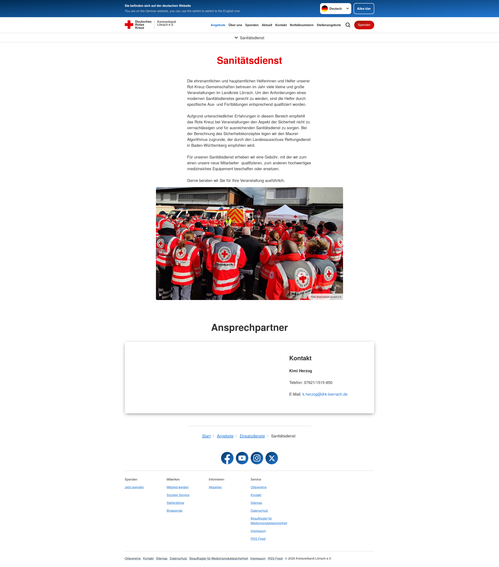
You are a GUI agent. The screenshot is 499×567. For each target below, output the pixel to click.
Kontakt (281, 25)
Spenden (252, 25)
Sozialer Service (178, 495)
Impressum (258, 531)
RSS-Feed (258, 538)
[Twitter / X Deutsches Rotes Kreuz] (271, 458)
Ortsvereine (259, 487)
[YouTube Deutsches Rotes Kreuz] (242, 458)
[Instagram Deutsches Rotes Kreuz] (257, 458)
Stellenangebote (329, 25)
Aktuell (267, 25)
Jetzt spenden (134, 487)
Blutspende (174, 510)
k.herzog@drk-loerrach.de (325, 394)
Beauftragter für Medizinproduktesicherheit (269, 520)
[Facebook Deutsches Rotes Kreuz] (227, 458)
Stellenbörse (175, 502)
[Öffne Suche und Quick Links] (348, 25)
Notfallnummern (302, 25)
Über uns (235, 25)
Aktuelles (215, 487)
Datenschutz (259, 510)
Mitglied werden (178, 487)
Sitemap (256, 502)
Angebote (218, 25)
